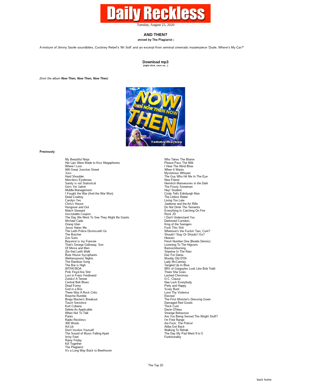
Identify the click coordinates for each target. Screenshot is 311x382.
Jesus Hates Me (76, 227)
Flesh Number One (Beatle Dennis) (187, 241)
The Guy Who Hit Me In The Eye (186, 176)
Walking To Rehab (176, 330)
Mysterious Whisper (177, 173)
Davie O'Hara (173, 309)
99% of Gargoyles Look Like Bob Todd (189, 268)
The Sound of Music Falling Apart (87, 333)
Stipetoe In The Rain (177, 251)
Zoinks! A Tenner (76, 279)
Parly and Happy (175, 285)
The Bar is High (75, 265)
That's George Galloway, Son (84, 244)
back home (264, 379)
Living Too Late (174, 200)
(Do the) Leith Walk (77, 251)
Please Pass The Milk (179, 162)
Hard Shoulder (74, 176)
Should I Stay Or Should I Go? (184, 234)
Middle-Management (78, 190)
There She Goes (175, 272)
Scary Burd (171, 289)
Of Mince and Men (77, 248)
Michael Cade (74, 221)
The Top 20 (155, 365)
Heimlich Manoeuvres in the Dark (186, 183)
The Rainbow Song (77, 261)
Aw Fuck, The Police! (178, 323)
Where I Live (73, 166)
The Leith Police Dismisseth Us (86, 231)
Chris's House (74, 203)
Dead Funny (73, 285)
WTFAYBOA (73, 268)
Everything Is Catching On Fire (184, 210)
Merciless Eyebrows (78, 180)
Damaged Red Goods (178, 302)
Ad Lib (69, 326)
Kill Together (73, 343)
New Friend (171, 180)
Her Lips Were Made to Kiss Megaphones (92, 162)
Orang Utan (72, 224)
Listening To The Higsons (181, 244)
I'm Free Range (174, 319)
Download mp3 (155, 62)
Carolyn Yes (73, 200)
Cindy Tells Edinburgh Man (182, 193)
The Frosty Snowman (178, 186)
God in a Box (73, 289)
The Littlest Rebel (176, 197)
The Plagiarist (74, 347)
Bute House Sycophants (81, 255)
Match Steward (75, 210)
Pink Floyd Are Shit (78, 272)
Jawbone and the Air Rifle (181, 203)
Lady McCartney (175, 261)
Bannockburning (175, 248)
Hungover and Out (77, 207)
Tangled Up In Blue (176, 265)
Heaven (169, 238)
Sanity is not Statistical (80, 183)
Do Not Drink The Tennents (182, 207)
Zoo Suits (71, 238)
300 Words (72, 323)
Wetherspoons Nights (79, 258)
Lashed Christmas (176, 275)
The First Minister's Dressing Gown (187, 299)
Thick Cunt (171, 306)
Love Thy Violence (176, 292)
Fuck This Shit (174, 227)
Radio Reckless (75, 319)
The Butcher (73, 234)
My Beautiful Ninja (77, 159)
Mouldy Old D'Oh (175, 258)
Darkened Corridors (177, 221)
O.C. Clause (172, 279)
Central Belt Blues (77, 282)
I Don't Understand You (179, 217)
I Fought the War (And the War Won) (89, 193)
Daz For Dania (173, 255)
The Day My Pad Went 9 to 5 (183, 333)
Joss (68, 173)
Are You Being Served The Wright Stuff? (191, 316)
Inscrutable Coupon (78, 214)
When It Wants (174, 169)
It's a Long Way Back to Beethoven (88, 350)
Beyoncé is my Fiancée (80, 241)
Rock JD (170, 214)
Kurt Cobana (73, 306)
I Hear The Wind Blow (178, 166)
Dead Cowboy (74, 197)
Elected (169, 296)
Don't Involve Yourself (79, 330)
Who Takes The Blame (179, 159)
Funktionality (172, 337)
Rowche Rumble (76, 296)
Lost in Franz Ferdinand (80, 275)
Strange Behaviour (176, 313)
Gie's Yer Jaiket (75, 186)
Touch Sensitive (75, 302)
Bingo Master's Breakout (81, 299)
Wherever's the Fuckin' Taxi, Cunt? (187, 231)
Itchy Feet (72, 337)
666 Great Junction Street (82, 169)
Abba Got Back (174, 326)
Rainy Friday (73, 340)
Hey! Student (173, 190)
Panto (69, 316)
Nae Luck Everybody (178, 282)
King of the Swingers (178, 224)
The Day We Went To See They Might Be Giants (97, 217)
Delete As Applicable (78, 309)
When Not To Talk (77, 313)
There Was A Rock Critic (81, 292)
